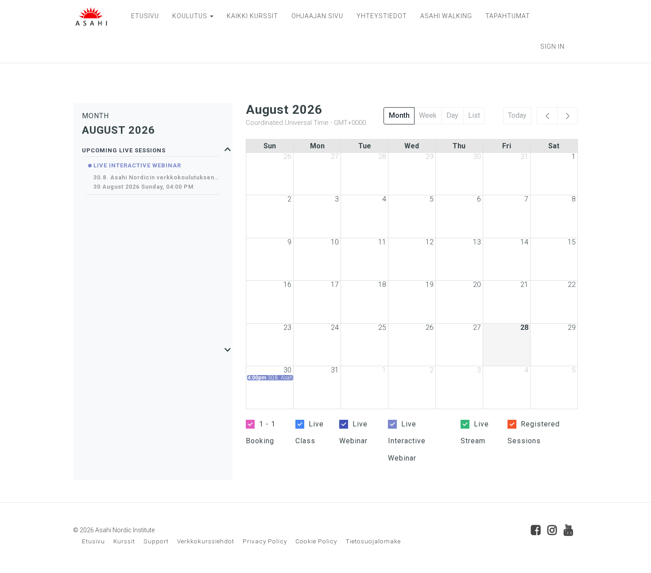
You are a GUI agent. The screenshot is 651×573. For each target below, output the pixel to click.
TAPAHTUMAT (507, 15)
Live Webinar (353, 432)
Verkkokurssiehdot (205, 541)
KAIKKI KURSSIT (252, 15)
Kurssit (124, 541)
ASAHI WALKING (446, 15)
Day (452, 115)
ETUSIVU (145, 15)
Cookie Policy (316, 541)
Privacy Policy (265, 541)
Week (428, 115)
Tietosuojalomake (373, 541)
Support (156, 541)
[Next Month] (567, 116)
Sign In (552, 46)
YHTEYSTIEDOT (381, 15)
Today (517, 115)
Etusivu (93, 541)
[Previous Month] (547, 116)
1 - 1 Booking (260, 432)
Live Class (309, 432)
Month (399, 115)
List (474, 115)
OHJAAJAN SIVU (317, 15)
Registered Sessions (534, 432)
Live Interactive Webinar (407, 441)
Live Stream (475, 432)
